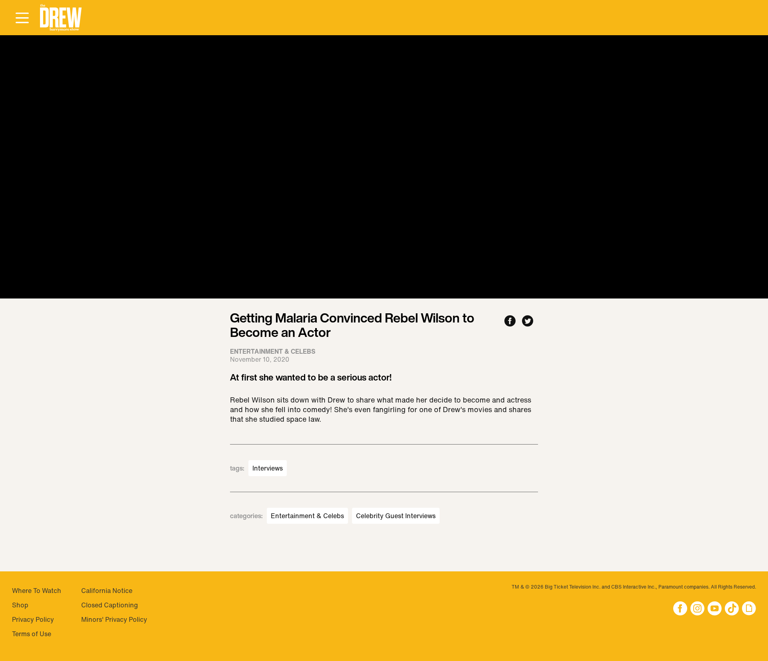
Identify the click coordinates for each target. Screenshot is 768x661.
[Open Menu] (22, 18)
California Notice (106, 590)
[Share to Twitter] (527, 321)
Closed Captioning (109, 605)
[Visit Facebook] (680, 609)
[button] (61, 17)
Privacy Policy (33, 619)
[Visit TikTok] (732, 609)
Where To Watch (36, 590)
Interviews (267, 468)
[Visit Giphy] (749, 609)
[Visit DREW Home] (61, 17)
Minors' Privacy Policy (114, 619)
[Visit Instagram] (697, 609)
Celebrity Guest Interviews (396, 516)
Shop (20, 605)
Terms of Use (31, 634)
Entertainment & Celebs (307, 516)
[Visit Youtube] (715, 609)
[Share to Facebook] (510, 321)
